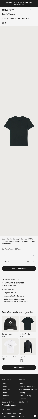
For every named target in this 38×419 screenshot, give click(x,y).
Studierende (24, 402)
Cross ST (5, 396)
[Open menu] (34, 10)
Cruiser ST (6, 389)
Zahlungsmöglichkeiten (28, 389)
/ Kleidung (8, 14)
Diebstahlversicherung (27, 386)
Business (22, 399)
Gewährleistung (25, 396)
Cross (4, 393)
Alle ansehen (19, 368)
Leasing (22, 393)
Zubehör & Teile (8, 402)
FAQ (20, 413)
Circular (5, 399)
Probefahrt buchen (9, 405)
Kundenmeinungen (9, 413)
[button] (35, 416)
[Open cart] (30, 10)
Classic (5, 383)
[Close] (35, 3)
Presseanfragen (8, 417)
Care (21, 383)
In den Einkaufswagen (19, 268)
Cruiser (5, 386)
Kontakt (22, 417)
